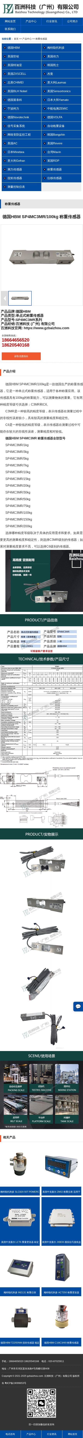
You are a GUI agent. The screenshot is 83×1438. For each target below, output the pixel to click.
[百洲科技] (41, 13)
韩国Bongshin (56, 134)
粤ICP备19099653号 (15, 1383)
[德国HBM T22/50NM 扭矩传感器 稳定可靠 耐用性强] (20, 1337)
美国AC (12, 143)
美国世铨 (13, 56)
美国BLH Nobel (17, 91)
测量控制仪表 (16, 186)
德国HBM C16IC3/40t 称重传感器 (61, 1342)
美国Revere (54, 143)
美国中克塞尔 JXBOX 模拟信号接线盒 (61, 1242)
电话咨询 (10, 1434)
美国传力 (53, 56)
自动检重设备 (56, 126)
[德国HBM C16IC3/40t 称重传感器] (61, 1337)
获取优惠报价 (21, 356)
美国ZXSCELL (17, 73)
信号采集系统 (16, 126)
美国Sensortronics (59, 91)
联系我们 (10, 29)
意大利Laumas (56, 82)
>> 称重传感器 (39, 38)
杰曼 (50, 73)
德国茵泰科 (15, 99)
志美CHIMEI (16, 82)
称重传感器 (54, 169)
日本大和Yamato (58, 99)
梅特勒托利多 (56, 47)
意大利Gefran (16, 160)
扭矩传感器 (15, 178)
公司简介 (72, 21)
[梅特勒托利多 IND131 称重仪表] (20, 1286)
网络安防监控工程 (19, 134)
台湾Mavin (54, 152)
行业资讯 (51, 21)
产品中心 (31, 21)
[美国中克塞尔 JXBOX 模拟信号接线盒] (61, 1236)
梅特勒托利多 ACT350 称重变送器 (61, 1292)
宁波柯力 (13, 108)
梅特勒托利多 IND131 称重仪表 (20, 1292)
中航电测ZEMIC (57, 108)
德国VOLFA (54, 117)
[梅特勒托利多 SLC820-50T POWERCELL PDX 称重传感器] (20, 1186)
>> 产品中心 (25, 38)
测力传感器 (15, 169)
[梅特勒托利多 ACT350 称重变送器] (61, 1286)
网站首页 (10, 21)
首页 (16, 38)
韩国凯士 (53, 65)
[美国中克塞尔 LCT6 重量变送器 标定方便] (20, 1236)
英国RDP (53, 160)
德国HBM (14, 47)
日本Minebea (16, 152)
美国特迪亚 (15, 65)
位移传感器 (54, 178)
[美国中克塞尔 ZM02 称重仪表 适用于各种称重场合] (61, 1186)
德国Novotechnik (18, 117)
